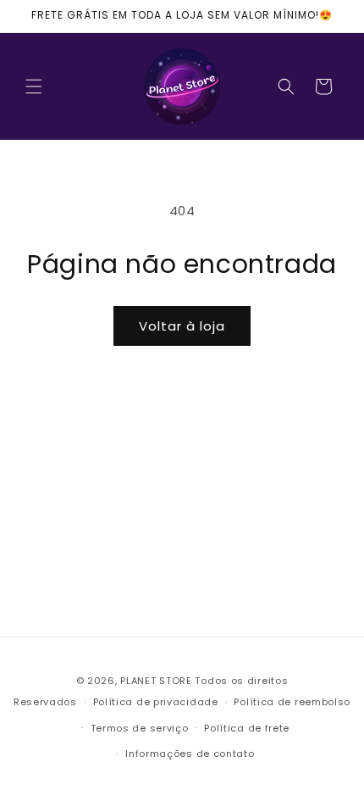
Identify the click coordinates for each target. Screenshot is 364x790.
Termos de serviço (140, 728)
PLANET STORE (157, 680)
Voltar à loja (182, 326)
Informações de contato (189, 753)
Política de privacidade (155, 702)
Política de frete (247, 728)
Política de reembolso (292, 702)
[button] (33, 86)
